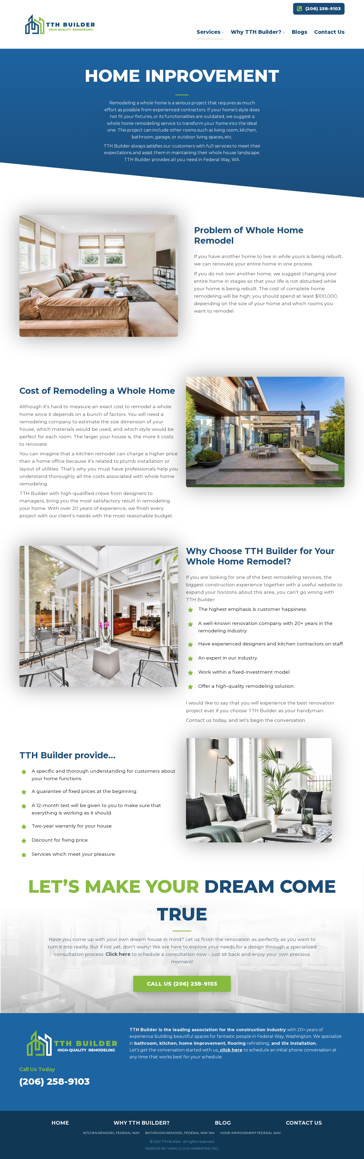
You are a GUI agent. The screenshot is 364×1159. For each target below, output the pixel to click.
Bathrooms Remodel (202, 69)
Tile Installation (208, 116)
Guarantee (248, 60)
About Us (247, 48)
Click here (118, 954)
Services (208, 32)
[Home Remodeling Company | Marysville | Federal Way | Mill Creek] (59, 26)
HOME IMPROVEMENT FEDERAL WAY (250, 1133)
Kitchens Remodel (199, 51)
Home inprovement (205, 88)
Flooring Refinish (210, 104)
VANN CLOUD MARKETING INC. (193, 1148)
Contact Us (329, 32)
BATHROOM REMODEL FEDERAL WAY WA (180, 1133)
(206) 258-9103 (323, 8)
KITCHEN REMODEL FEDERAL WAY (111, 1133)
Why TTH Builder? (256, 32)
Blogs (299, 32)
